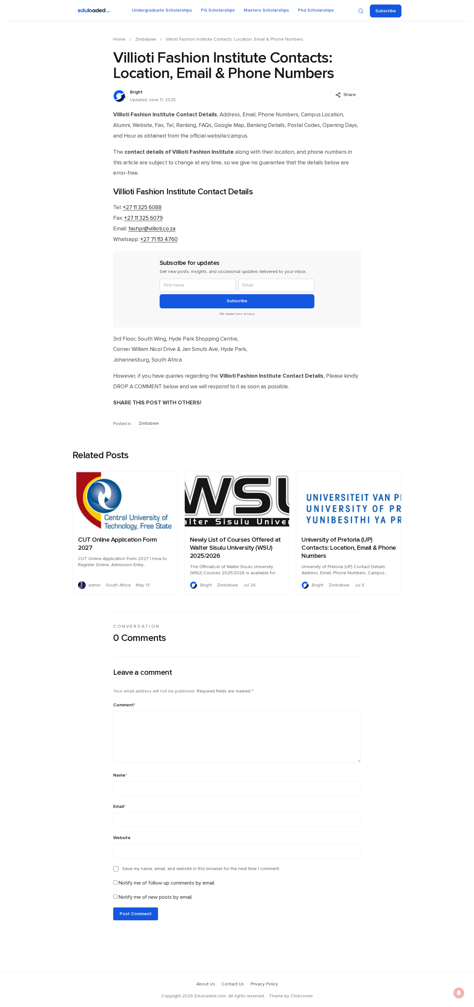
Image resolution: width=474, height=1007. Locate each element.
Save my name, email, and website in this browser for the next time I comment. (201, 869)
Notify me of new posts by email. (156, 897)
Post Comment (136, 914)
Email (119, 806)
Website (122, 838)
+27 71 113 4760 (159, 239)
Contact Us (233, 984)
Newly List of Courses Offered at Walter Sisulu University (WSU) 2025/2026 (235, 548)
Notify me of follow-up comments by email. (167, 883)
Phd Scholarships (316, 10)
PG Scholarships (218, 10)
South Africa (118, 585)
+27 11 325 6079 (143, 218)
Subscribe (385, 11)
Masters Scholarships (266, 10)
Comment (124, 705)
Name (120, 775)
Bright (136, 92)
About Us (205, 984)
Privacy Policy (264, 984)
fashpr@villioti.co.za (151, 229)
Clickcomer (302, 996)
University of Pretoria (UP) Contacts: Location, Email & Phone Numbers (348, 548)
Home (119, 39)
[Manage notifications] (459, 993)
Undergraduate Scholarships (162, 10)
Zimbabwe (145, 39)
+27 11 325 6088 (142, 207)
